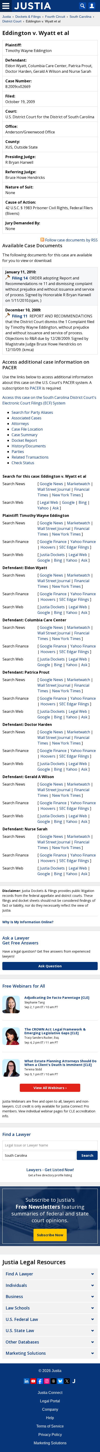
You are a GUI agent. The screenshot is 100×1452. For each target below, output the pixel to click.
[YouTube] (33, 1381)
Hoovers (47, 547)
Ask (56, 508)
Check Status (23, 462)
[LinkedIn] (26, 1381)
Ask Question (50, 966)
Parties (18, 451)
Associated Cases (26, 418)
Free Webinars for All (23, 986)
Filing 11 (20, 316)
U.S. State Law (20, 1330)
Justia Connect (50, 1393)
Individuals (16, 1285)
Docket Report (24, 440)
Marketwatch (78, 483)
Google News (51, 483)
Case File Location (27, 429)
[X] (67, 1381)
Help (50, 1418)
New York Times (66, 495)
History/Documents (29, 446)
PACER (35, 388)
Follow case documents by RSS (71, 240)
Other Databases (22, 1342)
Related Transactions (30, 457)
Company (50, 1409)
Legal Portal (50, 1401)
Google (68, 502)
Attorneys (20, 423)
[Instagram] (47, 1381)
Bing (83, 502)
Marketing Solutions (26, 1353)
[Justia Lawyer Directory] (74, 1381)
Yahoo (43, 508)
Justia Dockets (52, 554)
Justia (56, 1371)
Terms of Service (50, 1426)
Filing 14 (20, 278)
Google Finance (53, 541)
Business (14, 1296)
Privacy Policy (50, 1435)
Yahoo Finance (83, 541)
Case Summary (24, 434)
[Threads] (53, 1381)
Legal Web (49, 502)
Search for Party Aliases (32, 412)
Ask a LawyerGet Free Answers (20, 940)
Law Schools (18, 1308)
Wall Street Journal (53, 489)
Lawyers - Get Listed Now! (50, 1169)
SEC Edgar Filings (74, 547)
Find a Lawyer (16, 1134)
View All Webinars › (50, 1087)
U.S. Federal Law (22, 1319)
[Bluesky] (60, 1381)
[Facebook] (40, 1381)
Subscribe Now (50, 1235)
